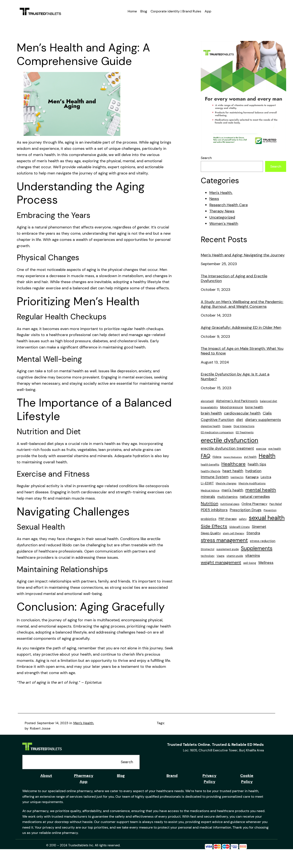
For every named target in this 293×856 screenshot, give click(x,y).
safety (243, 519)
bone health (254, 407)
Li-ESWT (207, 483)
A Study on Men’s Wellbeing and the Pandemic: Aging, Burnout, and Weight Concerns (242, 304)
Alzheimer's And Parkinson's (237, 401)
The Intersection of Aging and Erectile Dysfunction (234, 278)
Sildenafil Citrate (239, 527)
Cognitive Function (217, 419)
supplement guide (227, 549)
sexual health (267, 518)
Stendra (253, 533)
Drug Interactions (244, 426)
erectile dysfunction (229, 440)
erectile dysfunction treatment (227, 448)
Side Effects (214, 526)
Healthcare (233, 464)
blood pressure (231, 407)
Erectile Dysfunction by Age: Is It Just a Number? (235, 376)
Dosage (226, 426)
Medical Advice (210, 490)
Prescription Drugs (245, 510)
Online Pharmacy (254, 504)
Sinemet (259, 526)
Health (267, 456)
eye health (274, 449)
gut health (250, 457)
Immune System (214, 477)
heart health (232, 471)
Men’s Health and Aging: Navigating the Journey (243, 255)
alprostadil (207, 401)
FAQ (205, 456)
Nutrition (209, 503)
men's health (232, 490)
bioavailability (209, 407)
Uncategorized (222, 217)
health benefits (210, 464)
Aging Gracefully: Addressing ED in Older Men (241, 327)
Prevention (270, 510)
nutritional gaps (229, 504)
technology (207, 556)
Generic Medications (233, 457)
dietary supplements (263, 419)
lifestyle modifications (252, 483)
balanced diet (268, 401)
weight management (221, 562)
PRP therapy (228, 519)
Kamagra (252, 477)
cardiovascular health (242, 413)
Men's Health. (221, 192)
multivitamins (227, 497)
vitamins (252, 555)
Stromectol (207, 549)
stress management (224, 540)
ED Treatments (245, 432)
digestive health (210, 426)
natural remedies (255, 496)
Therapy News (221, 211)
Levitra (266, 477)
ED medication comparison (217, 432)
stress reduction (262, 541)
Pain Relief (275, 504)
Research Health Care (228, 204)
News (214, 198)
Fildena (217, 457)
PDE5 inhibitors (214, 509)
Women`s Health (223, 223)
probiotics (208, 519)
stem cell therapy (233, 533)
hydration (253, 471)
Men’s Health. (83, 723)
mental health (260, 490)
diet (239, 419)
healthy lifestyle (210, 471)
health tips (257, 464)
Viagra (220, 556)
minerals (208, 496)
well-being (249, 563)
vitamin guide (235, 556)
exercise (261, 449)
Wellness (265, 562)
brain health (211, 413)
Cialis (267, 413)
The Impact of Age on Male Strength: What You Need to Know (242, 351)
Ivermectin (237, 477)
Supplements (256, 548)
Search (206, 158)
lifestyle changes (226, 483)
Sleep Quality (211, 533)
